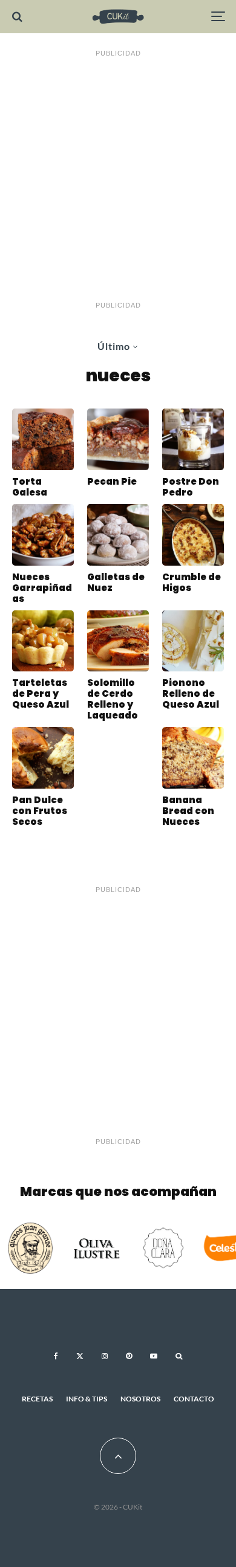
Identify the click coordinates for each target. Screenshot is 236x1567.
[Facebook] (56, 1356)
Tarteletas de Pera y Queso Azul (40, 693)
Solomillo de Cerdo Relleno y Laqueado (112, 699)
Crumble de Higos (191, 582)
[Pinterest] (129, 1356)
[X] (80, 1356)
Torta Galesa (29, 487)
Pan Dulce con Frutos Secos (39, 811)
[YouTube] (153, 1356)
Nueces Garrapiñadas (42, 588)
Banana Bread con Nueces (188, 811)
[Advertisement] (118, 179)
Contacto (194, 1398)
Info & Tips (86, 1398)
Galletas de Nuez (116, 582)
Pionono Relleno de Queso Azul (190, 693)
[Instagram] (105, 1356)
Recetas (37, 1398)
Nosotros (140, 1398)
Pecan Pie (112, 481)
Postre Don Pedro (190, 487)
